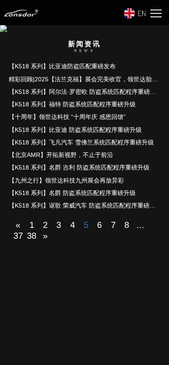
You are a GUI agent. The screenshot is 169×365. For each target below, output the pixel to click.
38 (31, 235)
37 (18, 235)
